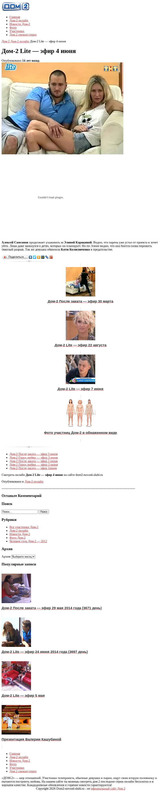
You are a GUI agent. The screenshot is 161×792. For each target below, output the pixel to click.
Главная (14, 17)
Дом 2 (6, 41)
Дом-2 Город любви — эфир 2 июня (33, 464)
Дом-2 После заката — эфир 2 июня (33, 461)
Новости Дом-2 (19, 24)
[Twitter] (35, 257)
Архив (6, 556)
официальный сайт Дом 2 (108, 788)
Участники (16, 31)
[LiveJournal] (47, 257)
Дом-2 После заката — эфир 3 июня (33, 454)
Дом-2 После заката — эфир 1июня (33, 468)
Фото (12, 27)
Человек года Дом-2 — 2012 (28, 541)
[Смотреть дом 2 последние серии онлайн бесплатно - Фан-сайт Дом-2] (16, 10)
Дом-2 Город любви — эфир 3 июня (33, 457)
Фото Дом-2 (17, 537)
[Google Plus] (51, 257)
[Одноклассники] (39, 257)
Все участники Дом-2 (23, 527)
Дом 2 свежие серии (23, 34)
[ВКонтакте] (30, 257)
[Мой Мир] (43, 257)
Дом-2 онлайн (18, 20)
